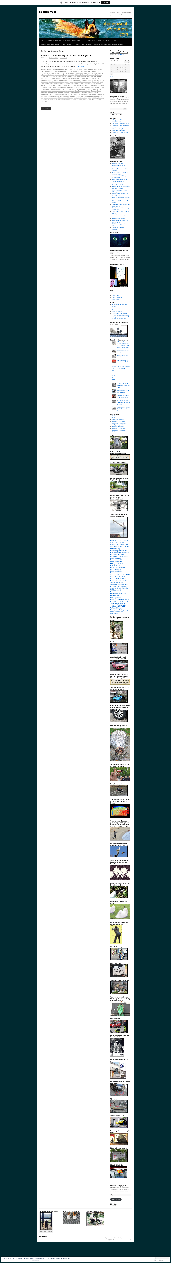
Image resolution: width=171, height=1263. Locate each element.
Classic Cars (123, 544)
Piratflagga (66, 92)
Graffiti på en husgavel (70, 83)
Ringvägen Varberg (75, 92)
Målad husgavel (55, 89)
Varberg (121, 605)
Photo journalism (45, 73)
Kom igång (106, 2)
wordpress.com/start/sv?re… (118, 419)
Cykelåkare (69, 78)
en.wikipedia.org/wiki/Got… (118, 425)
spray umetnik (93, 94)
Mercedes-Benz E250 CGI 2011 (83, 89)
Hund (122, 576)
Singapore (117, 601)
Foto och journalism (81, 80)
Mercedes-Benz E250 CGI (67, 89)
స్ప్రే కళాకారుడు (91, 75)
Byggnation (76, 69)
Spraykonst (44, 96)
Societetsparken (125, 601)
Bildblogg (61, 69)
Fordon (100, 69)
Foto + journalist (45, 71)
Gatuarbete (77, 82)
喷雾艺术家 (61, 99)
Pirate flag (60, 92)
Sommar (62, 73)
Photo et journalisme (116, 598)
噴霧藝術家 (67, 99)
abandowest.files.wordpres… (119, 426)
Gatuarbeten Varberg (85, 82)
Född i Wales (75, 78)
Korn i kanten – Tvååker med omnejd (120, 123)
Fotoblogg (62, 71)
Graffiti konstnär (45, 83)
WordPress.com (115, 299)
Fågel (91, 69)
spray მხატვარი (59, 94)
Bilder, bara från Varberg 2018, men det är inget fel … (67, 55)
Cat (127, 541)
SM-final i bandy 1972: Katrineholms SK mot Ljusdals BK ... (123, 402)
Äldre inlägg (46, 108)
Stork (58, 96)
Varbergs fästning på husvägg (96, 98)
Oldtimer (113, 586)
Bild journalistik (68, 76)
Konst (85, 71)
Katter (117, 580)
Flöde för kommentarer (117, 297)
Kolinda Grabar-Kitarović (87, 85)
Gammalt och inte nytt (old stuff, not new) (58, 40)
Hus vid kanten (55, 85)
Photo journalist (55, 73)
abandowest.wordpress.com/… (119, 416)
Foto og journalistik (115, 569)
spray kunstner (76, 94)
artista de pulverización (55, 75)
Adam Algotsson (92, 73)
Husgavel (70, 85)
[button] (120, 682)
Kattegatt (112, 580)
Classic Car (114, 544)
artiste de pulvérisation (68, 75)
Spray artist (51, 94)
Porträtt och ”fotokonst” (109, 40)
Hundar (126, 577)
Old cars (121, 584)
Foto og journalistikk (92, 80)
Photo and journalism (118, 593)
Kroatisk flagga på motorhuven (65, 87)
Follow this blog (116, 1199)
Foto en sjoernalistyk (116, 562)
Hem (42, 40)
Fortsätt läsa (81, 66)
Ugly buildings (67, 98)
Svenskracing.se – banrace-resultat (120, 132)
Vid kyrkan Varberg (52, 99)
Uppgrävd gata (75, 98)
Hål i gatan (87, 83)
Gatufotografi (68, 71)
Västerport (44, 99)
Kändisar (124, 580)
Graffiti (101, 82)
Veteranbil (113, 612)
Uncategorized (79, 73)
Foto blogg (92, 78)
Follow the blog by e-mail (118, 1186)
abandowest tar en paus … (118, 163)
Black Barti (90, 76)
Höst (79, 71)
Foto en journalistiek (52, 80)
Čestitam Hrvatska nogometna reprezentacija (83, 99)
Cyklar (88, 69)
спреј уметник (70, 91)
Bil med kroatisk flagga (57, 76)
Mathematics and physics (118, 129)
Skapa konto (115, 292)
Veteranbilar (119, 612)
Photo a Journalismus (84, 91)
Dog (128, 547)
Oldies (126, 584)
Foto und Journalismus (116, 573)
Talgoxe (60, 98)
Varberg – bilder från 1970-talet (50, 44)
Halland (75, 71)
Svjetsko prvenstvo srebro (50, 98)
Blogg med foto (97, 76)
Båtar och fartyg (51, 69)
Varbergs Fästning (116, 608)
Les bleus (47, 89)
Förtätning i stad (84, 78)
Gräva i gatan (80, 83)
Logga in (114, 293)
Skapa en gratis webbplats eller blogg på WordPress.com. (118, 1238)
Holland (117, 577)
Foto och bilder (72, 80)
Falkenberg (115, 548)
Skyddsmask (44, 94)
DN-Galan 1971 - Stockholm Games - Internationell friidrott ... (123, 385)
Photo (76, 91)
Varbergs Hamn (114, 610)
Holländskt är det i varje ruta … (119, 218)
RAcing (112, 601)
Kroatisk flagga (52, 87)
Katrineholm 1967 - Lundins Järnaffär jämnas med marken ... (123, 408)
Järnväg (112, 579)
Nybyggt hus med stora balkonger (57, 91)
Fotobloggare (114, 556)
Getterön (120, 575)
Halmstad (112, 577)
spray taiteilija (84, 94)
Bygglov (47, 78)
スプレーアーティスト (81, 75)
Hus (82, 71)
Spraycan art (100, 94)
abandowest (47, 11)
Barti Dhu (48, 76)
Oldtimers (113, 590)
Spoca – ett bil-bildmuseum (118, 130)
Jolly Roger (77, 85)
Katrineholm (118, 578)
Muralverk (95, 89)
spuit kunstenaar (52, 96)
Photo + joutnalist (91, 71)
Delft (125, 546)
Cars (80, 69)
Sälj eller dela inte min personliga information (121, 1239)
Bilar (57, 69)
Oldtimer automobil (122, 586)
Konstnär (96, 85)
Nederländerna (114, 584)
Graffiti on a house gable (56, 83)
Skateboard (94, 92)
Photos (126, 599)
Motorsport (120, 582)
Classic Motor (113, 546)
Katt (124, 579)
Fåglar (95, 69)
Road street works (86, 92)
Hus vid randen (63, 85)
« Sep (111, 76)
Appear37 (99, 73)
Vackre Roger (83, 98)
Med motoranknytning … (79, 40)
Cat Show (112, 542)
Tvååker (113, 606)
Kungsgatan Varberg (79, 87)
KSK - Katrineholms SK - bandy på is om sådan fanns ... (123, 361)
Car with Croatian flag (55, 78)
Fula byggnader (69, 82)
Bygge (70, 69)
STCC (111, 603)
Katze (120, 580)
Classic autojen (119, 542)
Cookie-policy (35, 1260)
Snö (121, 601)
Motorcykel (113, 582)
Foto (111, 552)
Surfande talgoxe (88, 96)
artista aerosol (45, 75)
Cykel (84, 69)
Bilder (66, 69)
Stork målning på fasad (66, 96)
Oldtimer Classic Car (122, 588)
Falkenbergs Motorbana (118, 550)
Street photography (70, 73)
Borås (42, 78)
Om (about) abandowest (94, 40)
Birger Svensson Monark (79, 76)
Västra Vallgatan (114, 613)
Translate (122, 54)
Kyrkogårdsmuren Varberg (92, 87)
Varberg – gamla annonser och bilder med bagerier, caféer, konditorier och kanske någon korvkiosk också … (92, 44)
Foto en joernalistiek (115, 558)
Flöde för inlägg (115, 295)
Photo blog (100, 71)
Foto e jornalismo (123, 556)
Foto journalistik (54, 71)
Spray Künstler (68, 94)
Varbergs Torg (123, 610)
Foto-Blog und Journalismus (56, 82)
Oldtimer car (113, 588)
